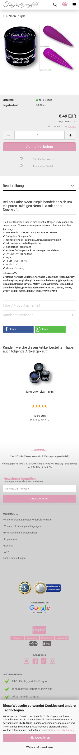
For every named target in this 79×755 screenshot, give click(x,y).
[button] (18, 329)
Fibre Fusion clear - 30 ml (39, 391)
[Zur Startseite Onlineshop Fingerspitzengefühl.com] (19, 5)
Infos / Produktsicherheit (21, 305)
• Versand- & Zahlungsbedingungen (22, 526)
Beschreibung (13, 186)
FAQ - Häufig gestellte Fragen (29, 681)
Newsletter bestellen (19, 479)
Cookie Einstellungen (14, 558)
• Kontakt (8, 545)
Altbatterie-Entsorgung (26, 696)
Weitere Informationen (39, 747)
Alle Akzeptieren (40, 737)
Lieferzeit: (8, 99)
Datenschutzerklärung (62, 730)
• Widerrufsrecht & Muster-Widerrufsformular (27, 519)
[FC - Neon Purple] (39, 47)
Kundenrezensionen (18, 315)
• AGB (6, 552)
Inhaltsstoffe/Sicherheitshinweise (32, 688)
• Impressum (10, 539)
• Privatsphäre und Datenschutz (20, 532)
